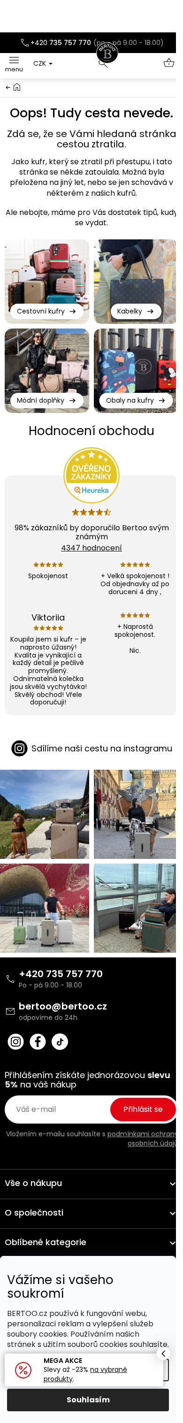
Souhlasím (88, 1399)
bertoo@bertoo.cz (63, 1006)
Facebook (37, 1041)
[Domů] (17, 86)
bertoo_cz (16, 1041)
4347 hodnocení (91, 548)
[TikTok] (60, 1041)
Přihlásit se (143, 1109)
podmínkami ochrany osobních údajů (142, 1138)
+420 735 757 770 (61, 973)
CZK (40, 63)
